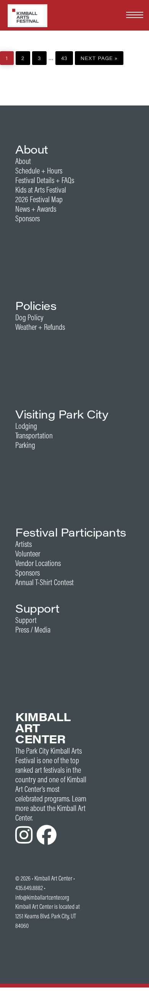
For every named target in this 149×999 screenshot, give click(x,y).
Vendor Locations (38, 563)
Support (26, 620)
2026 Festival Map (39, 199)
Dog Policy (29, 317)
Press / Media (32, 629)
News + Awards (35, 209)
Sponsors (27, 218)
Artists (23, 544)
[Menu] (134, 14)
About (23, 161)
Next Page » (99, 56)
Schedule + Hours (38, 170)
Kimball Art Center (53, 878)
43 (67, 56)
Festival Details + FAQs (44, 180)
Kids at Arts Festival (40, 190)
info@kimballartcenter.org (42, 897)
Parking (25, 445)
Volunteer (27, 553)
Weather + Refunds (40, 327)
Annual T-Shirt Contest (44, 582)
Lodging (26, 426)
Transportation (34, 435)
